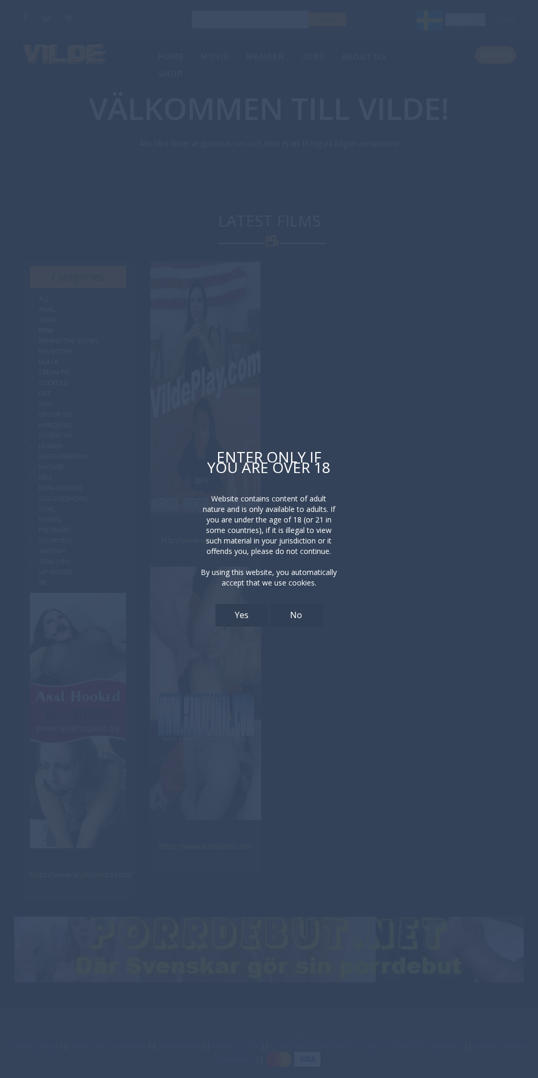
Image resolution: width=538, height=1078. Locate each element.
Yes (242, 615)
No (296, 615)
